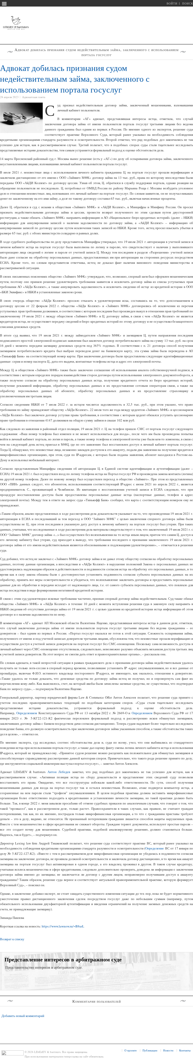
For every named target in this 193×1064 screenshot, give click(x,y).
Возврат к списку (12, 939)
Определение (154, 848)
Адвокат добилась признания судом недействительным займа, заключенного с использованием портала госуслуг (75, 78)
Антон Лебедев (58, 772)
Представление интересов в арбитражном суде (63, 959)
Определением (26, 713)
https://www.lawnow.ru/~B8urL (63, 926)
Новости (168, 1050)
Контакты (184, 1050)
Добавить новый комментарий (23, 1015)
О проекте (130, 1050)
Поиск (187, 3)
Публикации (149, 1050)
